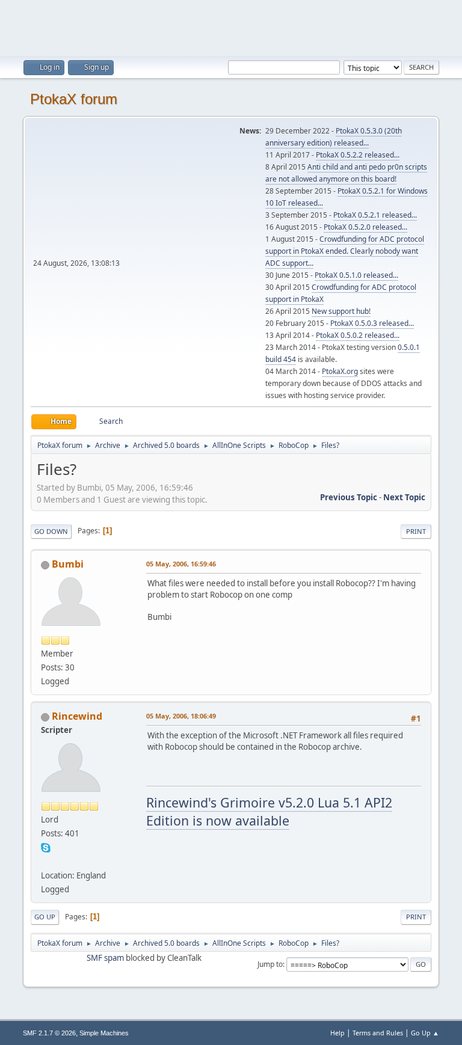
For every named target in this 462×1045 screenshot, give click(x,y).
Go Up (44, 916)
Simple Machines (104, 1033)
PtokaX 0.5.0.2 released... (357, 335)
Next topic (404, 497)
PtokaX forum (73, 99)
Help (337, 1032)
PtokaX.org (340, 371)
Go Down (51, 531)
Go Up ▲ (425, 1032)
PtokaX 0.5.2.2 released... (357, 155)
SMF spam (105, 957)
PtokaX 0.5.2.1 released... (375, 215)
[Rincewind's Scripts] (46, 861)
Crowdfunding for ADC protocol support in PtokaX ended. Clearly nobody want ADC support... (344, 251)
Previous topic (348, 497)
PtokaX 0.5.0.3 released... (372, 323)
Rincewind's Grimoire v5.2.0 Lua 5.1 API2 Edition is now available (269, 811)
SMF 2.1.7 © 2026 (49, 1033)
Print (416, 531)
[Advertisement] (231, 27)
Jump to (270, 964)
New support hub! (341, 311)
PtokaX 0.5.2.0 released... (365, 227)
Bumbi (68, 564)
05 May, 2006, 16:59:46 (181, 563)
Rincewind (77, 716)
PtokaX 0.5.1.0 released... (356, 275)
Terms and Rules (378, 1032)
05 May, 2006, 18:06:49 (181, 715)
